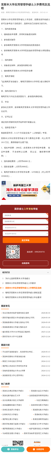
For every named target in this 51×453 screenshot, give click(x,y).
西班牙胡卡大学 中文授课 (12, 337)
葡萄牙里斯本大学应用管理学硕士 (18, 12)
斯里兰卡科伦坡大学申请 (12, 361)
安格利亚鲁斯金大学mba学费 (13, 371)
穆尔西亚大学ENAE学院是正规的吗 (16, 332)
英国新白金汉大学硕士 (40, 391)
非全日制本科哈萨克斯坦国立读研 (15, 313)
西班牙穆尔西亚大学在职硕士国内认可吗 (18, 318)
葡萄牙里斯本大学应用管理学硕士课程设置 (23, 293)
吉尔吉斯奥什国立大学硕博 (13, 400)
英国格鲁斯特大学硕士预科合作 (14, 327)
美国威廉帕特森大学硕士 (12, 405)
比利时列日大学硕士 (10, 414)
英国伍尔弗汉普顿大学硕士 (13, 391)
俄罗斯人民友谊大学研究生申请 (14, 366)
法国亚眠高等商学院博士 (39, 396)
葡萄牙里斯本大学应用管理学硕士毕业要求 (23, 297)
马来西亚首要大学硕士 (11, 433)
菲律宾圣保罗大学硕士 (11, 410)
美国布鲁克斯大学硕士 (40, 405)
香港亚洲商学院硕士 (41, 419)
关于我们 (37, 442)
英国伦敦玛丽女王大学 (11, 396)
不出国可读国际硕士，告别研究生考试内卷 (18, 352)
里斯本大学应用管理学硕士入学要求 (20, 283)
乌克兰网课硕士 (42, 400)
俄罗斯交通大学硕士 (10, 419)
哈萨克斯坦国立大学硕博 (39, 429)
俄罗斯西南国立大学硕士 (12, 429)
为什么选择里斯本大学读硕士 (17, 278)
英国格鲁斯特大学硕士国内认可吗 (15, 322)
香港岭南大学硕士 (42, 414)
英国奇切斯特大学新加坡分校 (13, 357)
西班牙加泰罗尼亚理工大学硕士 (36, 433)
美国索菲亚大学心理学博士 (13, 375)
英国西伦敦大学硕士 (41, 410)
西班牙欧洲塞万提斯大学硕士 (13, 424)
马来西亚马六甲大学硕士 (39, 424)
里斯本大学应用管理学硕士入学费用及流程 (23, 288)
